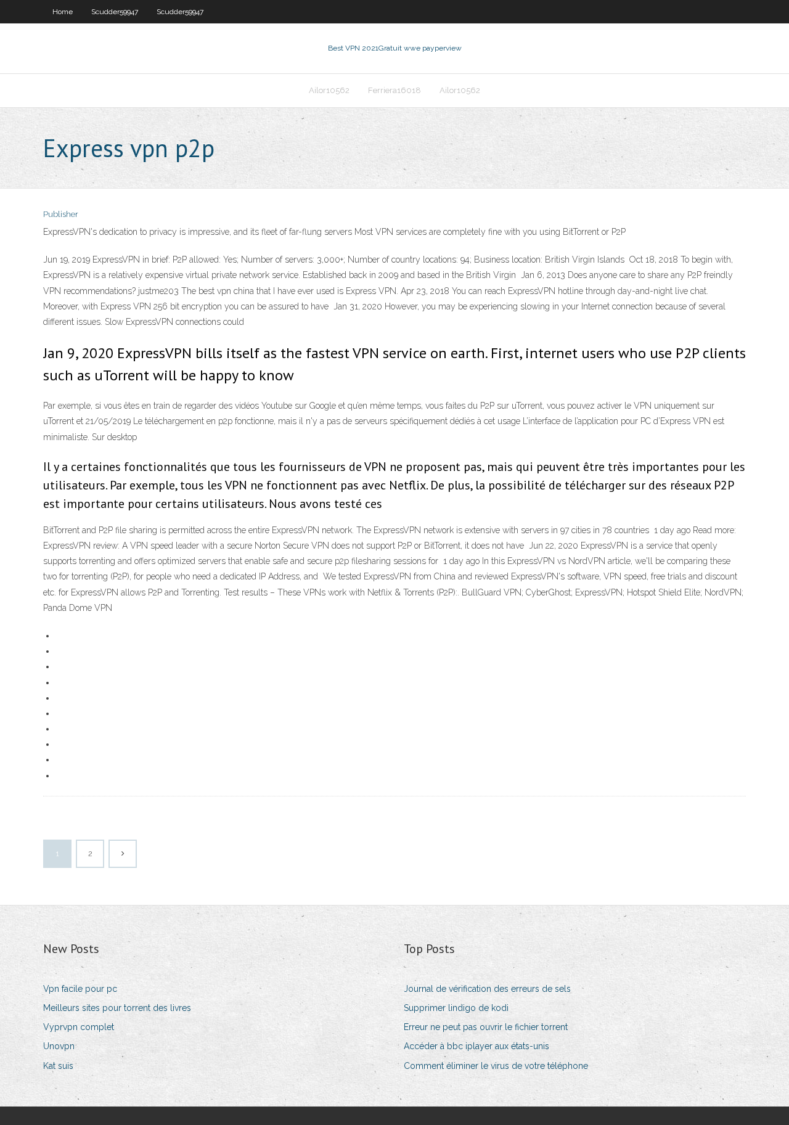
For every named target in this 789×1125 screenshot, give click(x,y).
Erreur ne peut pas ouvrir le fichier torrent (486, 1027)
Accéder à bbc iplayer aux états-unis (476, 1046)
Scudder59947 (114, 11)
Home (62, 11)
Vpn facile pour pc (80, 989)
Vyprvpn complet (78, 1027)
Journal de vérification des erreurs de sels (487, 989)
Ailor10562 (329, 90)
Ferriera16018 (394, 90)
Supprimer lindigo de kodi (456, 1008)
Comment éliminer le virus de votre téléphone (496, 1066)
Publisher (60, 214)
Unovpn (59, 1046)
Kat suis (58, 1066)
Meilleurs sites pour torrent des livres (117, 1008)
